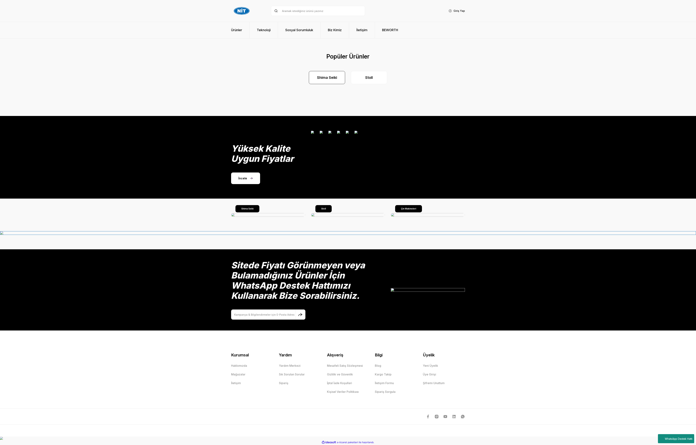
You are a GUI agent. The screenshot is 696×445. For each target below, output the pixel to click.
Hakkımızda (239, 365)
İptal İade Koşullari (339, 383)
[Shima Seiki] (268, 215)
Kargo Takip (383, 374)
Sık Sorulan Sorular (292, 374)
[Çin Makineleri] (428, 215)
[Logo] (242, 11)
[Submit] (300, 314)
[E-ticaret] (347, 442)
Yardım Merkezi (290, 365)
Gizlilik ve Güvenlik (340, 374)
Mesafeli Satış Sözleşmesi (345, 365)
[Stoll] (348, 215)
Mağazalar (238, 374)
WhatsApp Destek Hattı (678, 438)
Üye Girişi (429, 374)
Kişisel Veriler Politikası (343, 392)
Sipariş (283, 383)
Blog (378, 365)
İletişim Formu (384, 383)
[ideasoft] (329, 442)
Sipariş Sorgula (385, 392)
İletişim (236, 383)
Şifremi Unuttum (434, 383)
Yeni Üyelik (430, 365)
